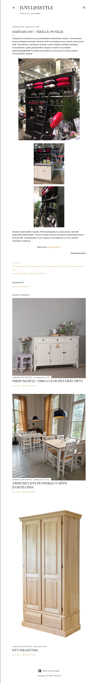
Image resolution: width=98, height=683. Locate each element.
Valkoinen (79, 266)
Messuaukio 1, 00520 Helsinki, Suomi (31, 273)
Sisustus (72, 266)
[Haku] (84, 7)
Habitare (24, 266)
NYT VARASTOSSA (25, 650)
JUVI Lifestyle (36, 8)
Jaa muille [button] (16, 263)
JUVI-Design (32, 266)
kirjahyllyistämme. (54, 247)
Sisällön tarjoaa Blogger (51, 671)
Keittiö (40, 266)
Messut (60, 266)
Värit (14, 270)
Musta (66, 266)
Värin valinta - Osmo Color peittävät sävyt (47, 381)
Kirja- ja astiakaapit (50, 266)
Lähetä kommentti (20, 287)
